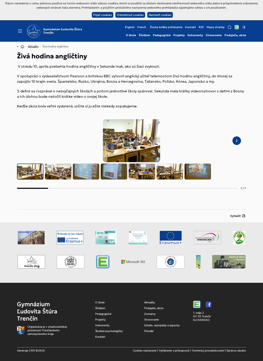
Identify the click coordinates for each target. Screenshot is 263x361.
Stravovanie (214, 35)
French (141, 27)
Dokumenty (195, 35)
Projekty (179, 35)
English (130, 27)
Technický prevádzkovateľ (208, 350)
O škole (131, 35)
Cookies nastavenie (145, 350)
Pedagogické (162, 35)
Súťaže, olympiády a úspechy (162, 325)
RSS (201, 27)
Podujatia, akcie (235, 35)
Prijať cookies (102, 15)
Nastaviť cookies (160, 15)
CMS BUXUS (37, 350)
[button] (229, 27)
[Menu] (20, 31)
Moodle (149, 331)
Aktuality (33, 46)
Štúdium (144, 35)
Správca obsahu (236, 350)
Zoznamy (149, 314)
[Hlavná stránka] (22, 46)
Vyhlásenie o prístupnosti (174, 350)
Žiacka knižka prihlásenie (166, 27)
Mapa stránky (216, 27)
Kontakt (190, 27)
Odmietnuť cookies (130, 15)
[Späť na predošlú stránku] (19, 46)
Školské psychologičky (109, 331)
